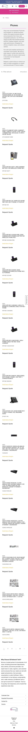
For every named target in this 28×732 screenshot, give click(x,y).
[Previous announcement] (2, 2)
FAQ (14, 721)
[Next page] (24, 648)
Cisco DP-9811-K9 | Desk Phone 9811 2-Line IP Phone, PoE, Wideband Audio (13, 412)
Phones (7, 17)
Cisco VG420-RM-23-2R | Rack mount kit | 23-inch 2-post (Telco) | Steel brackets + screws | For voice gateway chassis (13, 559)
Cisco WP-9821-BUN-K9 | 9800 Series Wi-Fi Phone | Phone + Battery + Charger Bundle (13, 377)
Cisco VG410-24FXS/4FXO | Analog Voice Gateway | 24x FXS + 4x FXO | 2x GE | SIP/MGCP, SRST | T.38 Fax (13, 595)
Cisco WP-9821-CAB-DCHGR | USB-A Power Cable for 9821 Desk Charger (12, 342)
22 (20, 648)
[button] (26, 6)
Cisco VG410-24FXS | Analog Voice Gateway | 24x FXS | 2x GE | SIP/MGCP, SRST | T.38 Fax (13, 631)
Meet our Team (14, 723)
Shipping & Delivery (14, 718)
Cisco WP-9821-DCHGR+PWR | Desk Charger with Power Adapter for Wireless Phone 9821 (13, 236)
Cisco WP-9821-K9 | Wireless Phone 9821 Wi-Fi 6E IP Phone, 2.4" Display (13, 201)
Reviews (14, 725)
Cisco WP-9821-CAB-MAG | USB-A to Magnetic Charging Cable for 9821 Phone (13, 307)
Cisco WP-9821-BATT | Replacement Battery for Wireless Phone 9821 (13, 167)
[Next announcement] (25, 2)
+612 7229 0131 (15, 12)
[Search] (16, 6)
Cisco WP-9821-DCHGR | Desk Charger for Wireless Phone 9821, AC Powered (13, 271)
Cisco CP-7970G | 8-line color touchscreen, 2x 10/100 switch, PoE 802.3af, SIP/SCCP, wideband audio (12, 95)
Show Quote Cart (26, 300)
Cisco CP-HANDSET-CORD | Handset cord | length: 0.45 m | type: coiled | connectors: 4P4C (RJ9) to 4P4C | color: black (13, 132)
